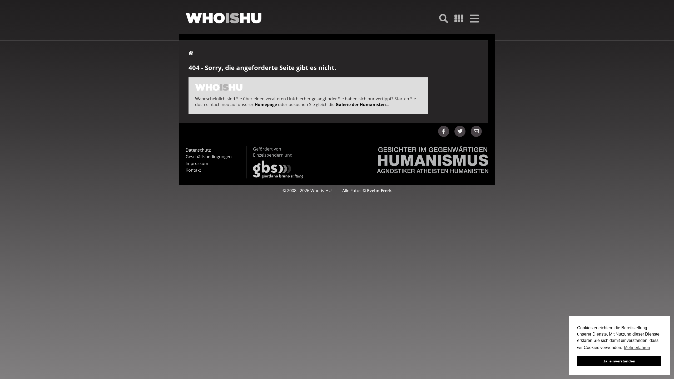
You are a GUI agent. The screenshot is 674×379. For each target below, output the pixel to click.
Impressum (197, 163)
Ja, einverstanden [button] (619, 361)
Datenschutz (198, 150)
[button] (443, 131)
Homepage (266, 104)
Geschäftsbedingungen (209, 156)
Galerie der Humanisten (361, 104)
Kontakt (193, 170)
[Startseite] (223, 18)
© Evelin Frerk (377, 190)
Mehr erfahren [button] (637, 347)
